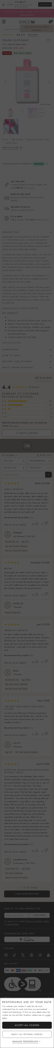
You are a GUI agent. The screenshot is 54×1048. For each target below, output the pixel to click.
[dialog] (27, 1023)
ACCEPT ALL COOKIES (27, 1025)
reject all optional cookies (27, 1034)
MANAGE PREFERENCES (25, 1041)
